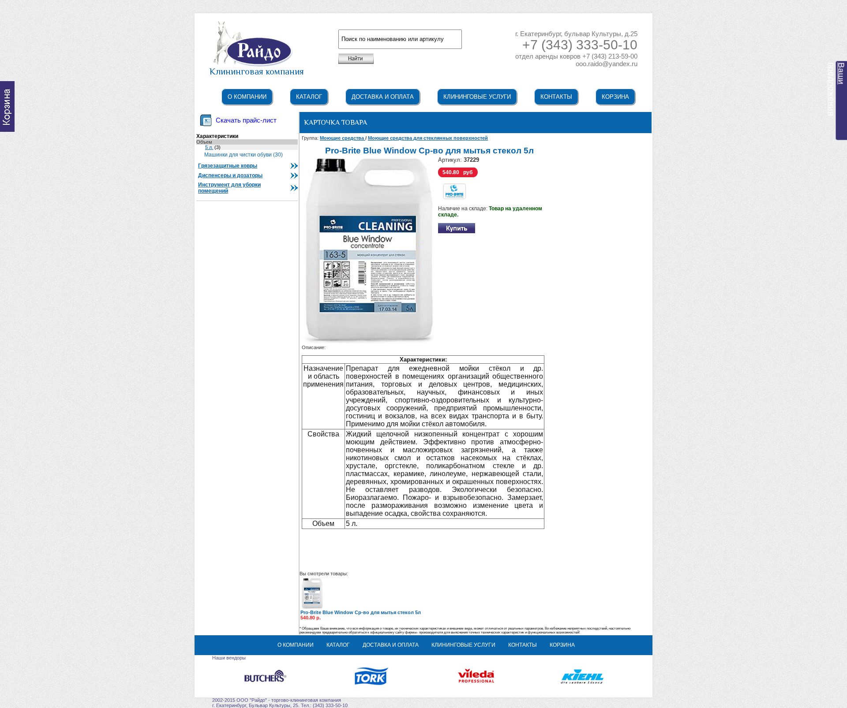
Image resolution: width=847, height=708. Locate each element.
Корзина (615, 96)
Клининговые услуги (477, 96)
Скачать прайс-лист (246, 120)
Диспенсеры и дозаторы (230, 175)
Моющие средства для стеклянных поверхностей (428, 138)
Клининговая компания (257, 71)
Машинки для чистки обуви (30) (243, 155)
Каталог (309, 96)
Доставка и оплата (383, 96)
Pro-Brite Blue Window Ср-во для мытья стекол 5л (360, 612)
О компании (247, 96)
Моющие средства (342, 138)
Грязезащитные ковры (227, 166)
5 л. (209, 147)
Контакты (556, 96)
